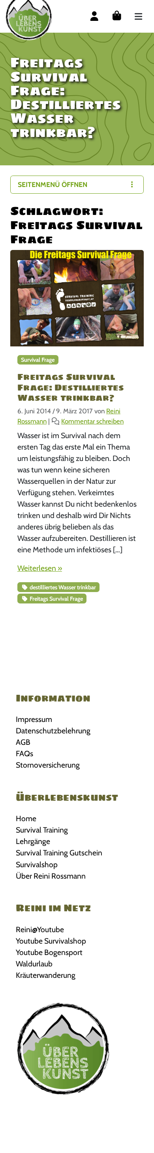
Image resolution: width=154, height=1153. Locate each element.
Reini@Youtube (40, 929)
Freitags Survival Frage (55, 598)
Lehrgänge (33, 841)
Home (26, 818)
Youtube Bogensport (49, 952)
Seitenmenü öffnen (52, 184)
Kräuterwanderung (45, 975)
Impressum (34, 719)
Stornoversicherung (48, 765)
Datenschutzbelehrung (53, 730)
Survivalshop (37, 864)
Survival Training (42, 830)
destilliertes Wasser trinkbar (62, 587)
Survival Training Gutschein (59, 852)
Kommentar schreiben (92, 421)
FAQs (24, 753)
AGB (23, 742)
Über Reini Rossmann (51, 876)
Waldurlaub (34, 963)
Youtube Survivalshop (51, 941)
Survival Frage (37, 359)
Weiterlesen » (39, 568)
